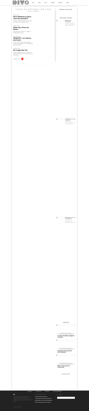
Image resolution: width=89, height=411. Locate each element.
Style (45, 2)
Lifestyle (60, 2)
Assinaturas (29, 391)
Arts (33, 2)
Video (67, 2)
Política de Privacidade (57, 391)
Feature (52, 2)
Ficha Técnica (38, 391)
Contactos (47, 391)
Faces (39, 2)
